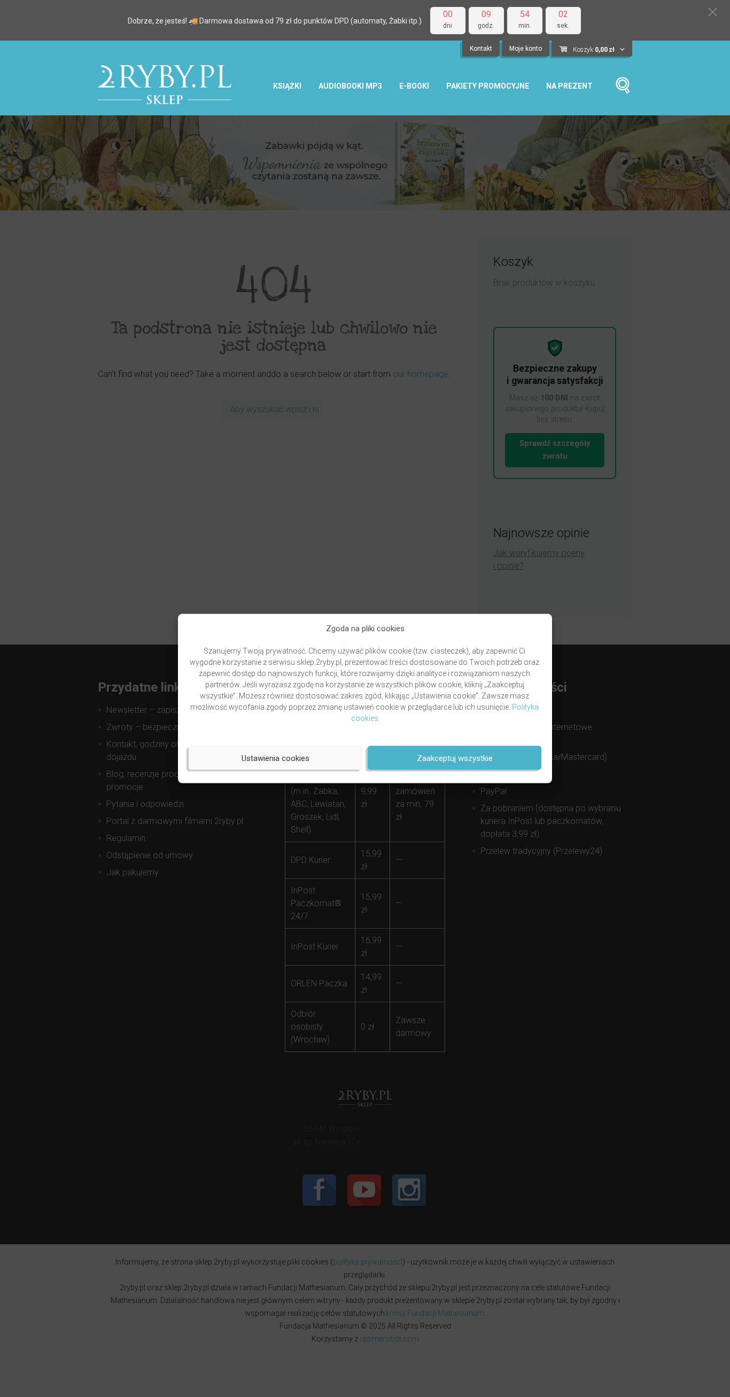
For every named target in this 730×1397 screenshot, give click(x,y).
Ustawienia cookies (275, 758)
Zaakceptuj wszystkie (455, 758)
